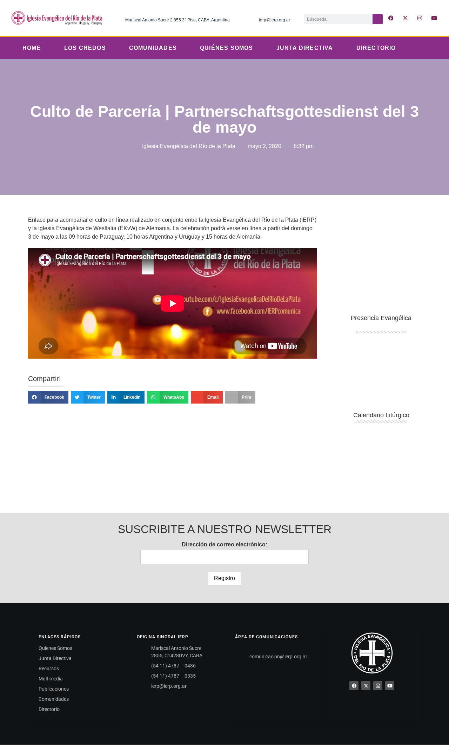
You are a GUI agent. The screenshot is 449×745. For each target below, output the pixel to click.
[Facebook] (353, 685)
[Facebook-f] (391, 18)
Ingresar (381, 468)
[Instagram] (420, 18)
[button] (48, 397)
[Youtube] (434, 18)
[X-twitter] (405, 18)
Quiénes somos (226, 48)
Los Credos (85, 48)
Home (31, 48)
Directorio (376, 48)
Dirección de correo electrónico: (224, 544)
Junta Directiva (304, 48)
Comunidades (153, 48)
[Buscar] (378, 19)
